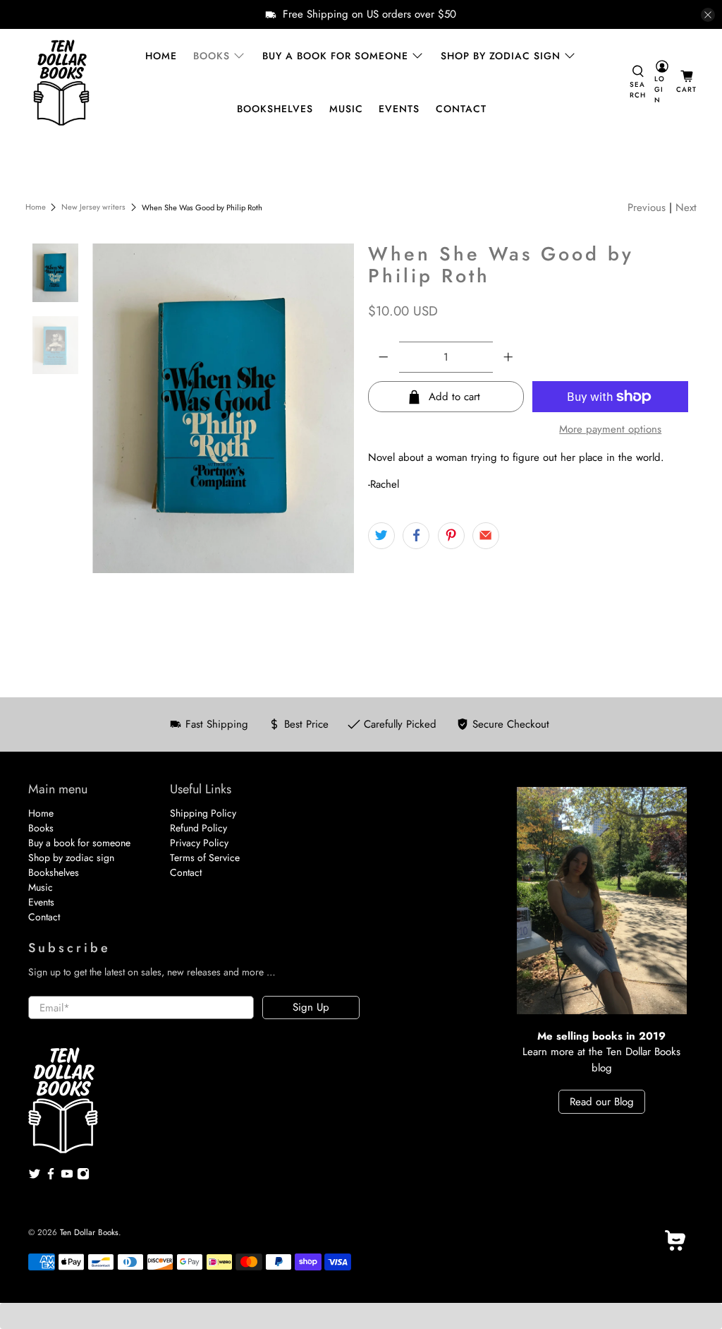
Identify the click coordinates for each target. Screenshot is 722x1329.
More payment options (610, 429)
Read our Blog (602, 1101)
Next (686, 207)
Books (211, 56)
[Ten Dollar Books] (61, 83)
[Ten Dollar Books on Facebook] (50, 1176)
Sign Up (311, 1007)
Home (161, 56)
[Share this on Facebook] (416, 535)
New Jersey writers (93, 207)
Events (399, 109)
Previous (647, 207)
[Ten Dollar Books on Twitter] (34, 1176)
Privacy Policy (199, 843)
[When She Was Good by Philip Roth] (223, 407)
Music (346, 109)
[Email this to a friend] (485, 535)
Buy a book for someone (335, 56)
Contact (461, 109)
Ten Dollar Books (89, 1232)
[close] (708, 15)
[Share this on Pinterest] (451, 535)
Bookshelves (275, 109)
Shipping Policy (203, 813)
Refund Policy (198, 828)
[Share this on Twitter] (381, 535)
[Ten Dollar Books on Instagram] (83, 1176)
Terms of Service (205, 857)
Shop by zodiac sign (501, 56)
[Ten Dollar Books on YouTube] (67, 1176)
